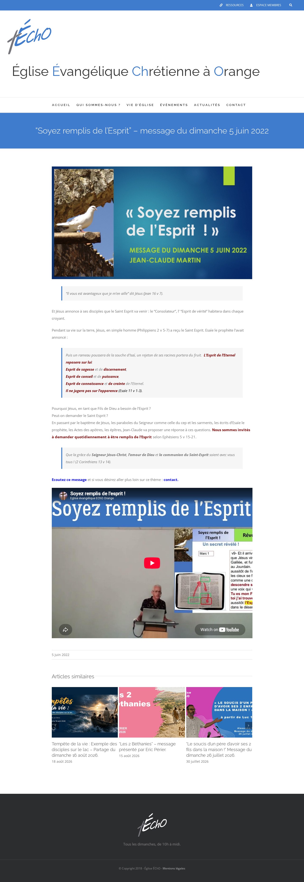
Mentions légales (174, 868)
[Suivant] (248, 725)
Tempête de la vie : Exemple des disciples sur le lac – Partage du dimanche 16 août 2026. (84, 749)
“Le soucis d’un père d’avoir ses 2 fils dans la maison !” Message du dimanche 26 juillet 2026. (219, 749)
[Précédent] (55, 725)
